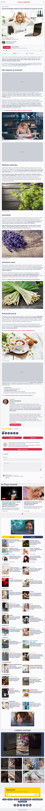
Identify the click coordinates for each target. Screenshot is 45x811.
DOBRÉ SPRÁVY (12, 627)
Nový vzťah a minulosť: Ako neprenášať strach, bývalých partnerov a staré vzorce (15, 593)
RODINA (32, 591)
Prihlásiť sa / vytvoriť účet (22, 449)
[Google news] (27, 805)
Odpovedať (7, 477)
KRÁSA (31, 604)
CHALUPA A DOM (13, 676)
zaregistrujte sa (31, 445)
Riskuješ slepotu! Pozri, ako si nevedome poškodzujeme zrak (21, 330)
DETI (10, 640)
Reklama (16, 799)
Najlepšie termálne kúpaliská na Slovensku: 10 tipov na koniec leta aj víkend (15, 550)
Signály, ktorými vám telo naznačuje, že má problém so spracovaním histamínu (36, 582)
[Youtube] (18, 805)
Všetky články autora (15, 424)
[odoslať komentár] (40, 470)
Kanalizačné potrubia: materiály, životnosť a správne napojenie (14, 679)
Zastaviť (5, 53)
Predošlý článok (12, 437)
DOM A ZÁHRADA (34, 641)
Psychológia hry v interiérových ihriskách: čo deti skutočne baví (15, 642)
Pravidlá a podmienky (26, 799)
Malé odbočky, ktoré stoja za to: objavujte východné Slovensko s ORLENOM (15, 630)
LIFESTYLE (7, 6)
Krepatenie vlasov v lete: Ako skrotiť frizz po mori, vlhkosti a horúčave (15, 557)
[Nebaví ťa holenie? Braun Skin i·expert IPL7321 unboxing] (11, 776)
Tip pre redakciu (22, 801)
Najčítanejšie (12, 537)
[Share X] (9, 433)
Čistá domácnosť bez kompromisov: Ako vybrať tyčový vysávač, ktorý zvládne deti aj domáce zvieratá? (15, 705)
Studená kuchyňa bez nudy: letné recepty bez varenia (36, 692)
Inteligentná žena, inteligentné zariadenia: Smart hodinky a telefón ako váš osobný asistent (36, 619)
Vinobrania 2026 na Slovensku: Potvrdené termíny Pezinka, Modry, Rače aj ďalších (35, 542)
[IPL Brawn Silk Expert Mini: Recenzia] (33, 776)
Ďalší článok (33, 437)
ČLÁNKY (11, 615)
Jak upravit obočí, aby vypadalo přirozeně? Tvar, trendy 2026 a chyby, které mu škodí (36, 607)
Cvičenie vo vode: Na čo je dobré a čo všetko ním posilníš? (18, 110)
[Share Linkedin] (14, 433)
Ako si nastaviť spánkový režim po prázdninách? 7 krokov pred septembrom (36, 594)
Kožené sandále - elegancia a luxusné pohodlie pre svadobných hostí (36, 570)
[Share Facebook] (3, 433)
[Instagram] (15, 805)
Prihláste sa (11, 442)
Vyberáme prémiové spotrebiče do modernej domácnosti (14, 692)
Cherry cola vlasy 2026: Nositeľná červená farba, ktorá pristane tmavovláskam (35, 558)
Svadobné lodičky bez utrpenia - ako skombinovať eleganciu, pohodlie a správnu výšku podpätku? (15, 569)
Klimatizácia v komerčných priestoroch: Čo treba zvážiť (36, 667)
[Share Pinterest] (11, 433)
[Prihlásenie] (2, 2)
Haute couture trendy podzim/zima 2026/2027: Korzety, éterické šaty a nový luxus (15, 606)
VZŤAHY (11, 590)
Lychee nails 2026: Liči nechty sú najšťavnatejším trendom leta (36, 549)
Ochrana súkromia (37, 799)
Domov (3, 6)
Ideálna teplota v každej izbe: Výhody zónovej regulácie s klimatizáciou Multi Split (35, 681)
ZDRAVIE (11, 578)
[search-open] (4, 2)
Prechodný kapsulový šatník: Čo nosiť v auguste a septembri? (15, 541)
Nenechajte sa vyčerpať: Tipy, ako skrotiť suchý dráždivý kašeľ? (14, 618)
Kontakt (10, 799)
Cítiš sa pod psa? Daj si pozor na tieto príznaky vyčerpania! (19, 395)
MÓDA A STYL (12, 603)
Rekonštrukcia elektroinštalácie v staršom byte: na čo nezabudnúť (15, 667)
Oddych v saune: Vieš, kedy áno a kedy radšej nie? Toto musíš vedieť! (24, 279)
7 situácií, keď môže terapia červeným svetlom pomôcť (15, 580)
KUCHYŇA (11, 689)
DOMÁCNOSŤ (12, 652)
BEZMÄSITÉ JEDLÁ (34, 690)
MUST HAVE (32, 567)
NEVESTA (11, 566)
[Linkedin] (30, 805)
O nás (4, 799)
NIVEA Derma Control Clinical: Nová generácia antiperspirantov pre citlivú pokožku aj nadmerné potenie (36, 632)
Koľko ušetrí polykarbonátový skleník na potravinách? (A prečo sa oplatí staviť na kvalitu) (36, 644)
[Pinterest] (24, 805)
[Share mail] (17, 433)
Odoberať (36, 794)
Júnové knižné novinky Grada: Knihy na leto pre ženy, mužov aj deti (35, 705)
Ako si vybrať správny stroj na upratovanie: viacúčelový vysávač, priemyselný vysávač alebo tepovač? (36, 656)
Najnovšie (33, 537)
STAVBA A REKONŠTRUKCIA (15, 664)
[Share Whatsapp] (6, 433)
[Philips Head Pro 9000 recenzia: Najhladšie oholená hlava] (33, 764)
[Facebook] (21, 805)
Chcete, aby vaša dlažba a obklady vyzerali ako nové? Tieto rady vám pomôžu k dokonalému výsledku (15, 655)
